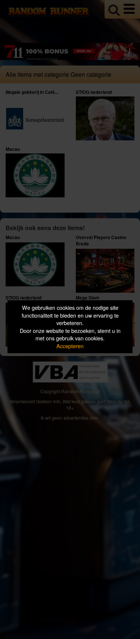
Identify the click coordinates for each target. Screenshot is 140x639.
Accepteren (70, 346)
